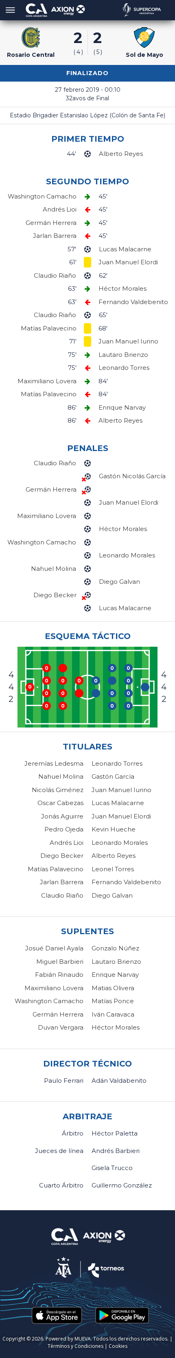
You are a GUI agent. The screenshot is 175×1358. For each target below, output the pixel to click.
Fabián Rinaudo (59, 974)
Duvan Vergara (60, 1027)
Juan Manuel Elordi (121, 816)
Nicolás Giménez (57, 790)
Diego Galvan (112, 895)
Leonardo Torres (117, 763)
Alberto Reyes (114, 855)
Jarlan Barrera (61, 882)
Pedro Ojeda (63, 829)
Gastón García (113, 776)
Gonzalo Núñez (115, 948)
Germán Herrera (58, 1014)
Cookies (118, 1346)
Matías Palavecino (55, 869)
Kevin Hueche (114, 829)
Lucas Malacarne (118, 803)
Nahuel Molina (60, 776)
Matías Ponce (113, 1001)
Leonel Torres (113, 869)
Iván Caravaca (113, 1014)
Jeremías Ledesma (53, 763)
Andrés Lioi (66, 842)
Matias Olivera (113, 988)
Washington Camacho (49, 1001)
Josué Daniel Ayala (54, 948)
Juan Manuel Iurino (121, 790)
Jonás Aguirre (62, 816)
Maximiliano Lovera (53, 988)
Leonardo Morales (120, 842)
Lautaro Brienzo (116, 961)
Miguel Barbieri (59, 961)
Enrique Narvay (115, 974)
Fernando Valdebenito (126, 882)
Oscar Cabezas (60, 803)
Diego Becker (61, 855)
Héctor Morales (116, 1027)
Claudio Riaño (62, 895)
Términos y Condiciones (75, 1346)
